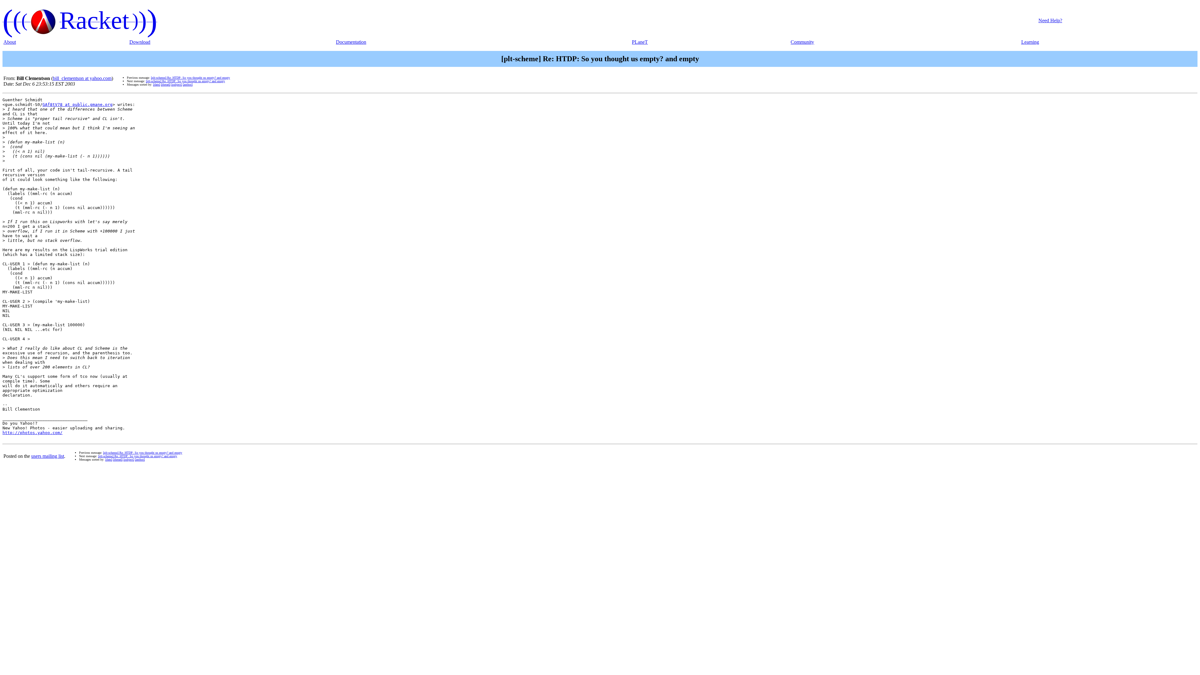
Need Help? (1050, 20)
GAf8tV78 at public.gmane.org (77, 104)
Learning (1030, 42)
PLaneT (640, 42)
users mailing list (47, 456)
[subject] (176, 84)
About (9, 42)
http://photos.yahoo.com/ (32, 432)
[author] (187, 84)
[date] (156, 84)
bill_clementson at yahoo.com (82, 78)
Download (139, 42)
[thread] (165, 84)
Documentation (351, 42)
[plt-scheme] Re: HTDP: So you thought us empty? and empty (190, 77)
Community (802, 42)
